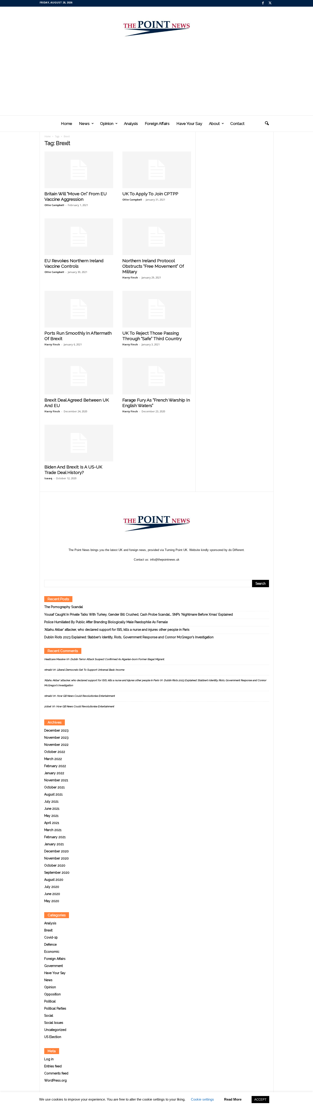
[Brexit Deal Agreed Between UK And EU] (78, 376)
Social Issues (53, 1022)
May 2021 (51, 816)
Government (53, 966)
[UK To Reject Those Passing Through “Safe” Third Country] (156, 309)
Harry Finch (130, 277)
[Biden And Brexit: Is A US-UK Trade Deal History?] (78, 443)
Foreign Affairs (157, 123)
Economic (51, 951)
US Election (52, 1037)
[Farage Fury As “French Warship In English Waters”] (156, 376)
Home (66, 123)
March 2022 (53, 759)
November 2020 (56, 858)
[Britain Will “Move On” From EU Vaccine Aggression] (78, 169)
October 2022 (54, 752)
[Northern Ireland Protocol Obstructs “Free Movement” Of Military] (156, 236)
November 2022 (56, 744)
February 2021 (55, 837)
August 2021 (53, 794)
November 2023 (56, 737)
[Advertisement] (156, 81)
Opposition (52, 994)
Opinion (106, 123)
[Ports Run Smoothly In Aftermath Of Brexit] (78, 309)
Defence (50, 944)
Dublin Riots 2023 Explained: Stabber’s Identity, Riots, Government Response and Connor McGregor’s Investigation (129, 637)
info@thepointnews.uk (164, 559)
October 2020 (54, 865)
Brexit (48, 930)
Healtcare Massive (54, 659)
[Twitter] (270, 3)
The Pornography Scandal (63, 607)
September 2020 (56, 872)
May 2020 (51, 901)
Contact (237, 123)
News (84, 123)
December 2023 (56, 730)
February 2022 (55, 766)
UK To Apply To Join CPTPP (150, 193)
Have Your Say (189, 123)
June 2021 (51, 808)
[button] (267, 123)
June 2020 (52, 894)
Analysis (131, 123)
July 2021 (51, 801)
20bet (47, 706)
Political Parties (55, 1008)
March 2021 (52, 830)
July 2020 (51, 887)
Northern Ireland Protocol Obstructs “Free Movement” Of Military (153, 266)
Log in (49, 1059)
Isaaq (48, 478)
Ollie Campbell (54, 205)
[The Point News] (156, 27)
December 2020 (56, 851)
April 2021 (51, 823)
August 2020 (53, 879)
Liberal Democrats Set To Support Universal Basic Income (90, 669)
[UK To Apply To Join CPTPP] (156, 169)
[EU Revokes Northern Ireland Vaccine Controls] (78, 236)
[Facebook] (263, 3)
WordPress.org (55, 1080)
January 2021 (54, 844)
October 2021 (54, 787)
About (214, 123)
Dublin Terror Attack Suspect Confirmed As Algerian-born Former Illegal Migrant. (117, 659)
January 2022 (54, 773)
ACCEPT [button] (260, 1099)
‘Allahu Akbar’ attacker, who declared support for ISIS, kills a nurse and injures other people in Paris (116, 629)
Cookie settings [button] (202, 1099)
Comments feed (56, 1073)
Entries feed (53, 1066)
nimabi (48, 669)
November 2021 (56, 780)
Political (50, 1001)
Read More (233, 1099)
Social (48, 1015)
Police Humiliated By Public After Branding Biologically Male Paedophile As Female (106, 622)
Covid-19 (51, 937)
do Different (236, 550)
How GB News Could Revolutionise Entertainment (86, 695)
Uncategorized (55, 1030)
